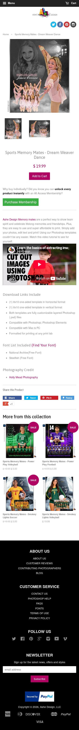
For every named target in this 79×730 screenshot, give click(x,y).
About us (39, 558)
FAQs (39, 603)
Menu (11, 3)
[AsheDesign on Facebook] (60, 26)
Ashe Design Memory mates (19, 219)
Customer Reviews (39, 563)
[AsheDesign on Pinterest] (67, 26)
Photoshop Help (39, 598)
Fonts (39, 608)
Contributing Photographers (39, 568)
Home (6, 34)
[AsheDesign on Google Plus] (39, 639)
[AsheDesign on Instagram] (73, 26)
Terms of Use (39, 613)
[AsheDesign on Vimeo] (65, 639)
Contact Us (39, 593)
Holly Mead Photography (23, 377)
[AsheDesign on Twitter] (53, 26)
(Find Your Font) (44, 345)
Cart (73, 3)
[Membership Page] (21, 205)
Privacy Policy (39, 618)
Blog (39, 573)
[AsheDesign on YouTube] (57, 639)
